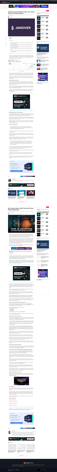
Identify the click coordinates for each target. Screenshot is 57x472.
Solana (10, 146)
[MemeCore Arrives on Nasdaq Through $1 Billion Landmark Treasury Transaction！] (12, 447)
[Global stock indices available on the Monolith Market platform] (21, 447)
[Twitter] (6, 41)
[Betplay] (38, 38)
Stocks (11, 10)
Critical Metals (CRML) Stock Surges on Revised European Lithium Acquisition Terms (12, 197)
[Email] (6, 45)
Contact (8, 0)
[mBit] (38, 26)
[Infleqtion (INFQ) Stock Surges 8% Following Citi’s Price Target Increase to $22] (21, 193)
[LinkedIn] (6, 42)
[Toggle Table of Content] (32, 40)
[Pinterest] (6, 44)
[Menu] (1, 2)
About (6, 0)
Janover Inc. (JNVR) (21, 71)
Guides (33, 2)
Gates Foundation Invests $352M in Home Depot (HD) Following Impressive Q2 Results (44, 69)
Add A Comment (21, 201)
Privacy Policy (11, 0)
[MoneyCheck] (6, 2)
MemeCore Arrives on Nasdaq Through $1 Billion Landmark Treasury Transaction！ (12, 451)
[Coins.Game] (38, 30)
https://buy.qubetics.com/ (14, 401)
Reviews (29, 2)
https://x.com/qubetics (14, 405)
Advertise (4, 0)
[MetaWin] (38, 34)
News (26, 2)
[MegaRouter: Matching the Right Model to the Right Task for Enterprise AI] (31, 447)
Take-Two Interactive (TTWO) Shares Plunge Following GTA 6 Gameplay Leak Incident (31, 197)
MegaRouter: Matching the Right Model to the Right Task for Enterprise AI (31, 451)
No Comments (17, 213)
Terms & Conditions (16, 0)
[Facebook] (6, 39)
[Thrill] (38, 22)
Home (1, 0)
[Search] (55, 0)
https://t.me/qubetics (14, 403)
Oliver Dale (11, 213)
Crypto (9, 10)
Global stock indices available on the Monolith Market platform (21, 451)
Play (46, 21)
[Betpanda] (38, 18)
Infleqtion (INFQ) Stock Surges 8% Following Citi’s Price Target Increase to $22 (21, 197)
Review (47, 36)
